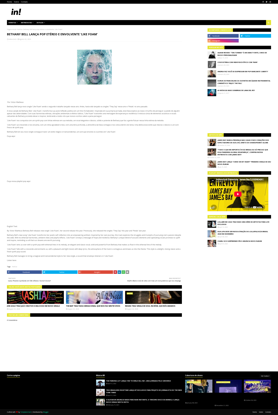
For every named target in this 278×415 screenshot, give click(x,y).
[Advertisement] (239, 114)
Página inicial (11, 29)
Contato (24, 2)
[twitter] (266, 2)
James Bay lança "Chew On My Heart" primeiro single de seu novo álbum (244, 163)
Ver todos (265, 376)
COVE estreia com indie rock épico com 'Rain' (238, 62)
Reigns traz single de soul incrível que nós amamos (150, 306)
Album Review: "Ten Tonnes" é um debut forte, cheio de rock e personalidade (242, 54)
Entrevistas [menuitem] (26, 22)
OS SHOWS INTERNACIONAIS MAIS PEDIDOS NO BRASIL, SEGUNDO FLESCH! (197, 397)
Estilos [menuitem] (40, 22)
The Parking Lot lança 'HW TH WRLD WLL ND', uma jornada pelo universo (138, 381)
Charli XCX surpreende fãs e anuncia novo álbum (240, 241)
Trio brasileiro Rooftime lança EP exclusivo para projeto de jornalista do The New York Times (144, 391)
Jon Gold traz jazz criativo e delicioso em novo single (33, 306)
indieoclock (13, 39)
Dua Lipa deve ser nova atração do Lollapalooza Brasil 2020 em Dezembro (243, 232)
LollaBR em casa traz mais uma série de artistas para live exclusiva (243, 223)
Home (9, 2)
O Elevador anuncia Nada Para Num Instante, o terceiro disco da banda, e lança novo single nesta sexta (142, 401)
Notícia (19, 29)
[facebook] (263, 2)
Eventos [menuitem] (12, 22)
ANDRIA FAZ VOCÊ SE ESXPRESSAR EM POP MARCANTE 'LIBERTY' (243, 71)
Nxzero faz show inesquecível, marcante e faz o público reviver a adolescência (227, 399)
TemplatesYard (25, 412)
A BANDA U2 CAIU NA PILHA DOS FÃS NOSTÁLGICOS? (256, 396)
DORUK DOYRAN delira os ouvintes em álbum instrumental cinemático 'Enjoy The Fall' (244, 82)
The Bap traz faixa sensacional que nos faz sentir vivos (93, 306)
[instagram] (270, 2)
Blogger (46, 412)
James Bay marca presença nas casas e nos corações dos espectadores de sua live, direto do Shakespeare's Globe (243, 141)
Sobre (16, 2)
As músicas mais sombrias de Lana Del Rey (236, 90)
